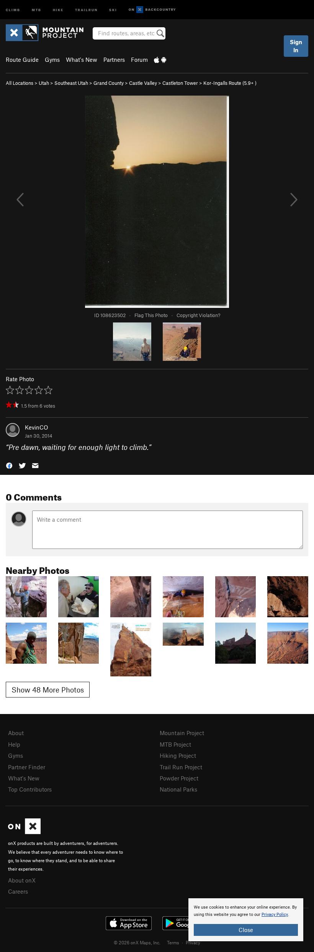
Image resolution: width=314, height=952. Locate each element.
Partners (114, 59)
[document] (246, 920)
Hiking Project (178, 755)
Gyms (52, 59)
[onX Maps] (24, 831)
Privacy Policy (275, 914)
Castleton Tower (180, 83)
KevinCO (36, 427)
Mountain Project (182, 732)
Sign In (296, 45)
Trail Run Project (181, 767)
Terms (173, 942)
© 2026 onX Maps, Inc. (137, 942)
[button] (9, 465)
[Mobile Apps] (160, 59)
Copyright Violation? (198, 315)
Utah (44, 83)
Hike (58, 9)
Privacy (193, 942)
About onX (22, 880)
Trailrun (86, 9)
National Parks (178, 789)
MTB (36, 9)
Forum (139, 59)
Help (14, 744)
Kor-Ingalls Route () (230, 83)
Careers (18, 891)
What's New (81, 59)
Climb (13, 9)
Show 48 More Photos (47, 689)
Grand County (108, 83)
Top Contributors (30, 789)
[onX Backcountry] (152, 9)
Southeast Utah (71, 83)
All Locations (19, 83)
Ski (113, 9)
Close (246, 929)
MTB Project (175, 744)
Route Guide (22, 59)
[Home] (48, 32)
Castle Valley (143, 83)
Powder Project (179, 778)
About (16, 732)
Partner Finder (26, 767)
